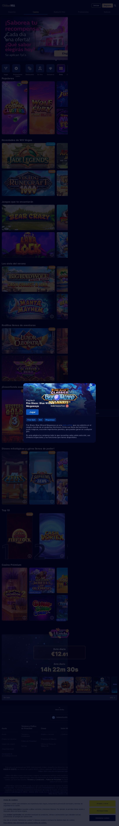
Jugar (32, 412)
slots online (67, 425)
